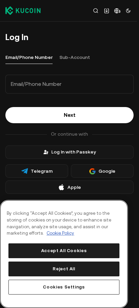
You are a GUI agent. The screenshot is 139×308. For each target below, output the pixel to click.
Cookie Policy (60, 233)
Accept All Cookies (64, 250)
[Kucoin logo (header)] (22, 10)
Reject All (64, 268)
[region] (64, 254)
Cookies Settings (64, 286)
